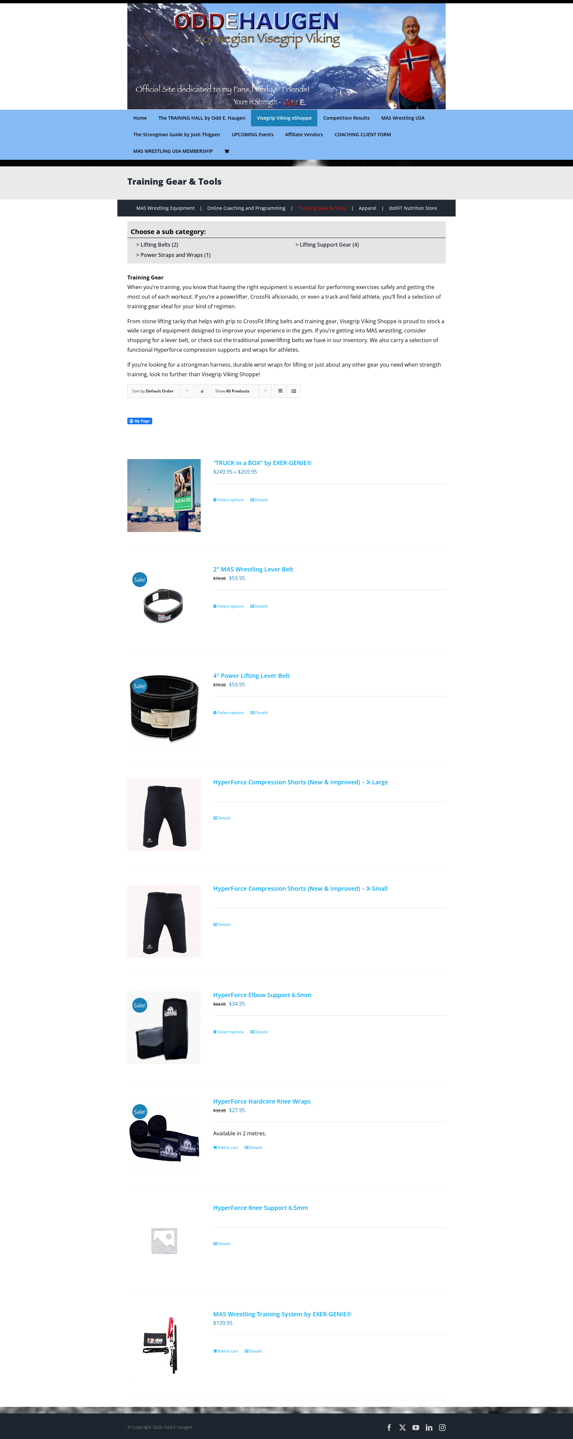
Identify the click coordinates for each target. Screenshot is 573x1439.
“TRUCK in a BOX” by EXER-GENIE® (262, 463)
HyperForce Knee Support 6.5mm (260, 1208)
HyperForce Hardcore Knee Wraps (262, 1101)
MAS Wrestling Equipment (165, 208)
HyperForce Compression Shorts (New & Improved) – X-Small (300, 888)
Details (261, 500)
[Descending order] (202, 391)
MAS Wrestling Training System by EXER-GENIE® (282, 1314)
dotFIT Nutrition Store (413, 208)
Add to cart (228, 1147)
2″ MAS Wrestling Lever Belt (253, 569)
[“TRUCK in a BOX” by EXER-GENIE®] (164, 495)
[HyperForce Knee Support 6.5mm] (164, 1240)
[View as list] (293, 391)
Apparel (367, 208)
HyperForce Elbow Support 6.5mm (262, 995)
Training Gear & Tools (322, 208)
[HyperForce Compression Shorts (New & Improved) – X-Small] (164, 921)
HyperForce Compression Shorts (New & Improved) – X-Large (300, 782)
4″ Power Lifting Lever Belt (251, 676)
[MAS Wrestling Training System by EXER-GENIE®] (164, 1346)
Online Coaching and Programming (246, 208)
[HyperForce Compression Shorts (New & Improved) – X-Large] (164, 814)
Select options (231, 500)
